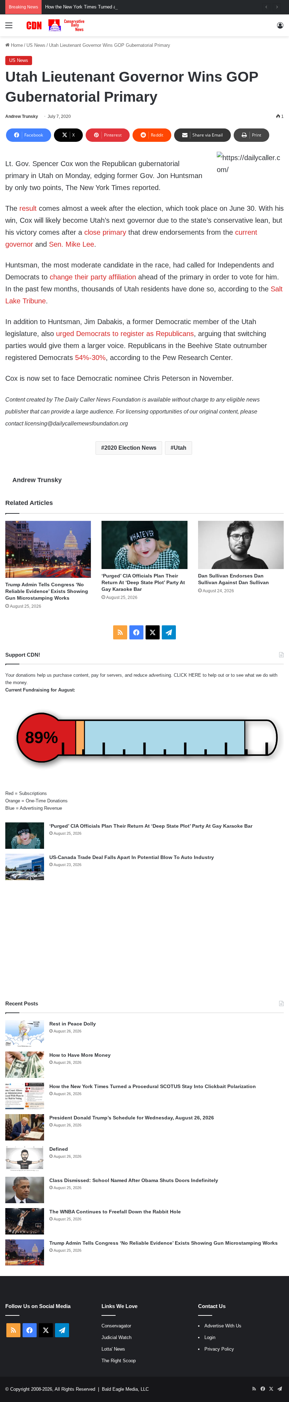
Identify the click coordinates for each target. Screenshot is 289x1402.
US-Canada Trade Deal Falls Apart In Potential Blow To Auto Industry (131, 857)
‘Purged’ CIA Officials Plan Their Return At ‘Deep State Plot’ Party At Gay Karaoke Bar (143, 582)
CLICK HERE (187, 675)
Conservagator (116, 1325)
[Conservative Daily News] (56, 25)
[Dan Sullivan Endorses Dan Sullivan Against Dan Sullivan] (241, 545)
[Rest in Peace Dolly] (24, 1033)
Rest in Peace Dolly (72, 1024)
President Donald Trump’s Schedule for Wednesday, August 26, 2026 (131, 1117)
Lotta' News (113, 1349)
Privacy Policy (219, 1349)
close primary (105, 232)
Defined (58, 1149)
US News (35, 45)
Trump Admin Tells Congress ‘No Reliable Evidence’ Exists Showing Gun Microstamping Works (46, 591)
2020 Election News (130, 448)
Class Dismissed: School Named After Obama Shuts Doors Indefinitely (133, 1180)
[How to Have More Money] (24, 1065)
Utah (180, 448)
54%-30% (90, 357)
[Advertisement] (144, 940)
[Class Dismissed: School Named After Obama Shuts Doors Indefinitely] (24, 1190)
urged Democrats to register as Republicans (125, 333)
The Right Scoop (119, 1360)
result (28, 208)
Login (209, 1337)
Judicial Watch (116, 1337)
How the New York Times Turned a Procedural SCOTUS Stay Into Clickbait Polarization (134, 7)
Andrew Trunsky (21, 116)
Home (16, 45)
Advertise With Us (222, 1325)
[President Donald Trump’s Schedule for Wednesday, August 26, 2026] (24, 1127)
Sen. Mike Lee (71, 244)
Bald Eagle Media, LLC (125, 1389)
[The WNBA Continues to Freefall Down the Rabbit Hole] (24, 1221)
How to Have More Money (80, 1055)
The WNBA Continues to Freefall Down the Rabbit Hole (115, 1211)
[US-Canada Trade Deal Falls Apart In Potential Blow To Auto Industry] (24, 867)
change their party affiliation (93, 277)
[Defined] (24, 1158)
